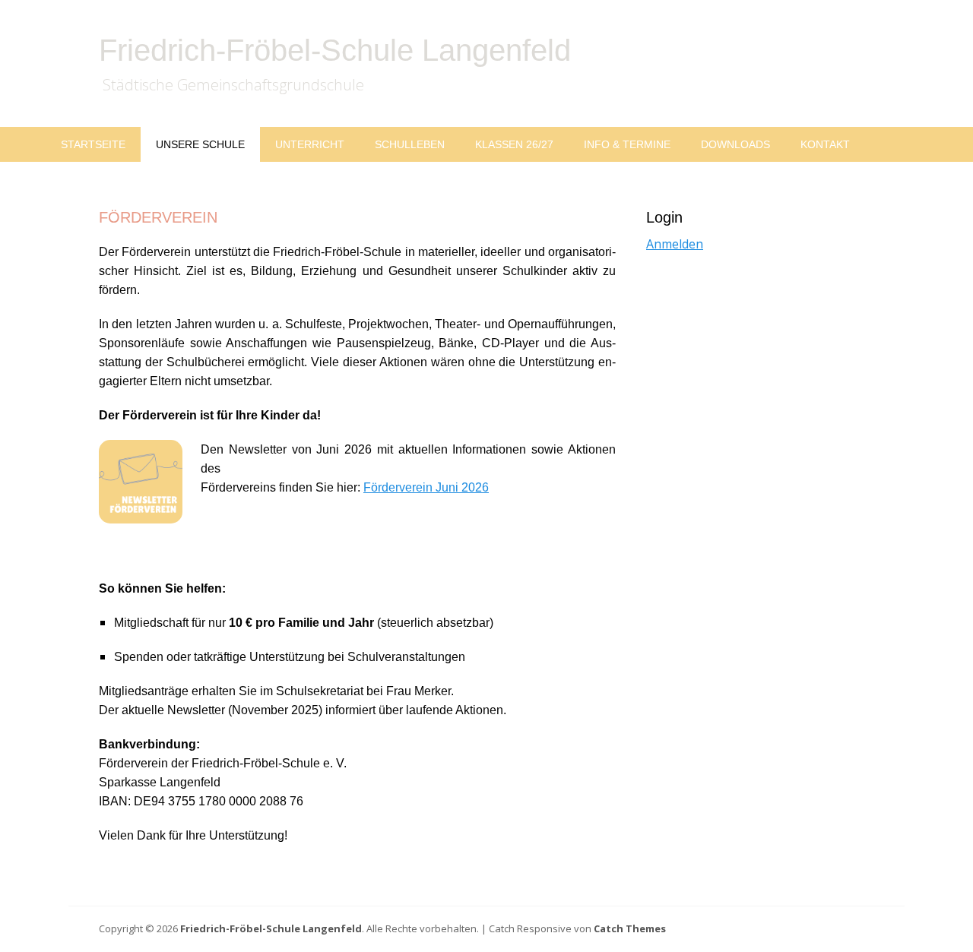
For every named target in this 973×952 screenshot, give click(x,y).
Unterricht (309, 144)
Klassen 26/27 (514, 144)
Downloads (735, 144)
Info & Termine (627, 144)
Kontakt (825, 144)
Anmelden (674, 244)
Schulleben (410, 144)
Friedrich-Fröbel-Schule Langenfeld (335, 50)
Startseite (93, 144)
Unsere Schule (200, 144)
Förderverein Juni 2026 (426, 487)
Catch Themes (630, 928)
